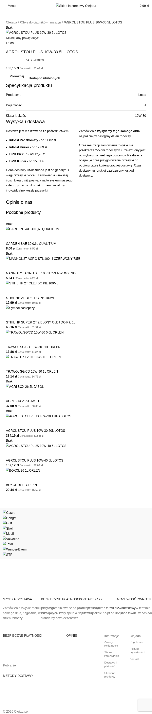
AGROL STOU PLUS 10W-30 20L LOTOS (35, 430)
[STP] (76, 533)
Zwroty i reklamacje (111, 643)
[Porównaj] (11, 237)
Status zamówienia (111, 654)
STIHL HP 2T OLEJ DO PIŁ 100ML (30, 298)
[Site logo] (76, 5)
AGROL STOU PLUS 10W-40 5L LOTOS (34, 460)
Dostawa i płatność (110, 664)
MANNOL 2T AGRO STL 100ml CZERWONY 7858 (41, 273)
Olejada (11, 22)
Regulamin (136, 642)
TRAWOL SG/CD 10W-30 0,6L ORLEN (33, 347)
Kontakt (134, 659)
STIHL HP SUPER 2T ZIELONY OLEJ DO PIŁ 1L (40, 322)
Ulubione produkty (109, 674)
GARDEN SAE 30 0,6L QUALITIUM (31, 243)
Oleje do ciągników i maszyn (41, 22)
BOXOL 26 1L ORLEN (21, 485)
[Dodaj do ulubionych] (22, 237)
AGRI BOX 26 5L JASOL (23, 401)
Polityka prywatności (137, 650)
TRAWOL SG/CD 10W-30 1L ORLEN (32, 371)
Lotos (10, 43)
